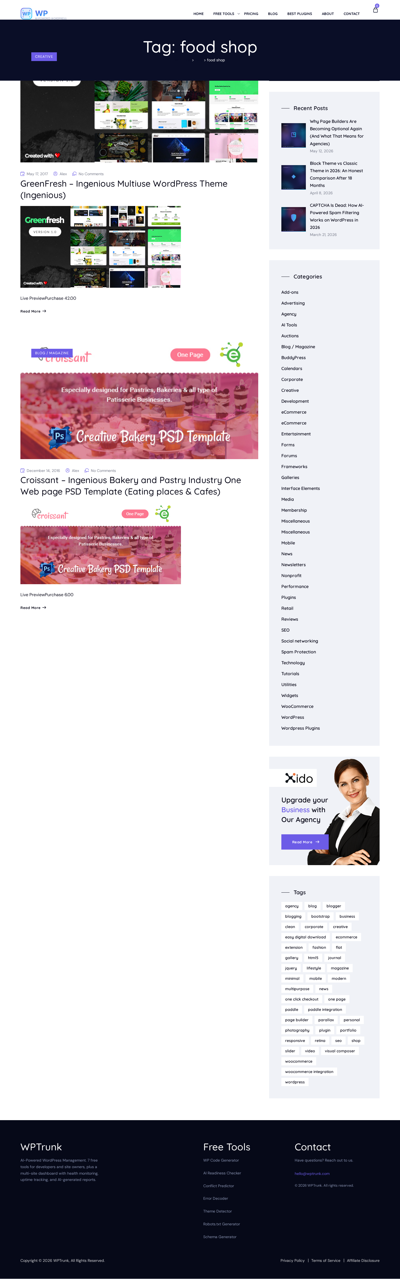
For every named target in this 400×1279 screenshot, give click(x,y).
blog (312, 906)
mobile (315, 978)
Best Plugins (299, 13)
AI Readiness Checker (222, 1173)
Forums (289, 455)
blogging (293, 916)
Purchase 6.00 (59, 595)
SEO (285, 630)
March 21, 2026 (323, 234)
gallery (291, 957)
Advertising (293, 303)
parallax (326, 1019)
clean (290, 926)
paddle (291, 1009)
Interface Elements (300, 488)
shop (356, 1040)
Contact (352, 13)
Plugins (288, 597)
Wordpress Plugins (300, 728)
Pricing (251, 13)
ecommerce (346, 937)
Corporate (292, 379)
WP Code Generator (221, 1160)
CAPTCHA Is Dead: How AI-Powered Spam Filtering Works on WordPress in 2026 (337, 216)
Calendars (291, 368)
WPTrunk (61, 1260)
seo (338, 1040)
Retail (287, 608)
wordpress (295, 1082)
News (287, 553)
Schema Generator (219, 1236)
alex (63, 173)
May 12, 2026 (321, 151)
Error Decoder (215, 1198)
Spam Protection (298, 651)
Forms (288, 444)
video (310, 1050)
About (328, 13)
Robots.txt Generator (221, 1224)
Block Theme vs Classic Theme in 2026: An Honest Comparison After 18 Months (336, 174)
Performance (295, 586)
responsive (295, 1040)
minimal (292, 978)
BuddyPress (293, 357)
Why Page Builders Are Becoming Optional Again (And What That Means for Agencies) (337, 132)
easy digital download (305, 937)
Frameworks (294, 466)
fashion (319, 947)
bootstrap (320, 916)
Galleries (290, 477)
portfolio (348, 1030)
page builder (297, 1019)
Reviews (289, 619)
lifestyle (314, 968)
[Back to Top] (388, 1270)
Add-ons (290, 292)
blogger (334, 906)
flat (339, 947)
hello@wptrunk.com (312, 1173)
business (347, 916)
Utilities (289, 684)
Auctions (290, 335)
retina (320, 1040)
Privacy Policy (293, 1260)
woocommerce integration (309, 1071)
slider (290, 1050)
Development (295, 401)
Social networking (299, 641)
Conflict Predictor (218, 1185)
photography (297, 1030)
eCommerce (293, 412)
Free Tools (223, 13)
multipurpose (297, 988)
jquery (291, 968)
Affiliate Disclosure (363, 1260)
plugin (324, 1030)
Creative (44, 56)
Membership (294, 510)
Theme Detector (217, 1211)
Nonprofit (291, 575)
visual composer (340, 1050)
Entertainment (296, 434)
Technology (293, 662)
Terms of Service (325, 1260)
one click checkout (301, 999)
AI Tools (289, 325)
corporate (314, 926)
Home (198, 13)
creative (340, 926)
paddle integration (325, 1009)
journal (334, 957)
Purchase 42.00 (60, 298)
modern (339, 978)
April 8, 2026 (321, 193)
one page (337, 999)
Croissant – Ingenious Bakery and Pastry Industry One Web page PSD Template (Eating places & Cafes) (130, 485)
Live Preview (32, 298)
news (323, 988)
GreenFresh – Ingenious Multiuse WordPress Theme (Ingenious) (123, 189)
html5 (313, 957)
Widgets (289, 695)
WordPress (292, 717)
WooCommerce (297, 706)
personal (352, 1019)
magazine (340, 968)
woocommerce (298, 1061)
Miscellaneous (295, 521)
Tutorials (290, 673)
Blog (273, 13)
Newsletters (293, 564)
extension (294, 947)
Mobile (288, 542)
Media (287, 499)
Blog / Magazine (52, 353)
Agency (288, 314)
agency (292, 906)
